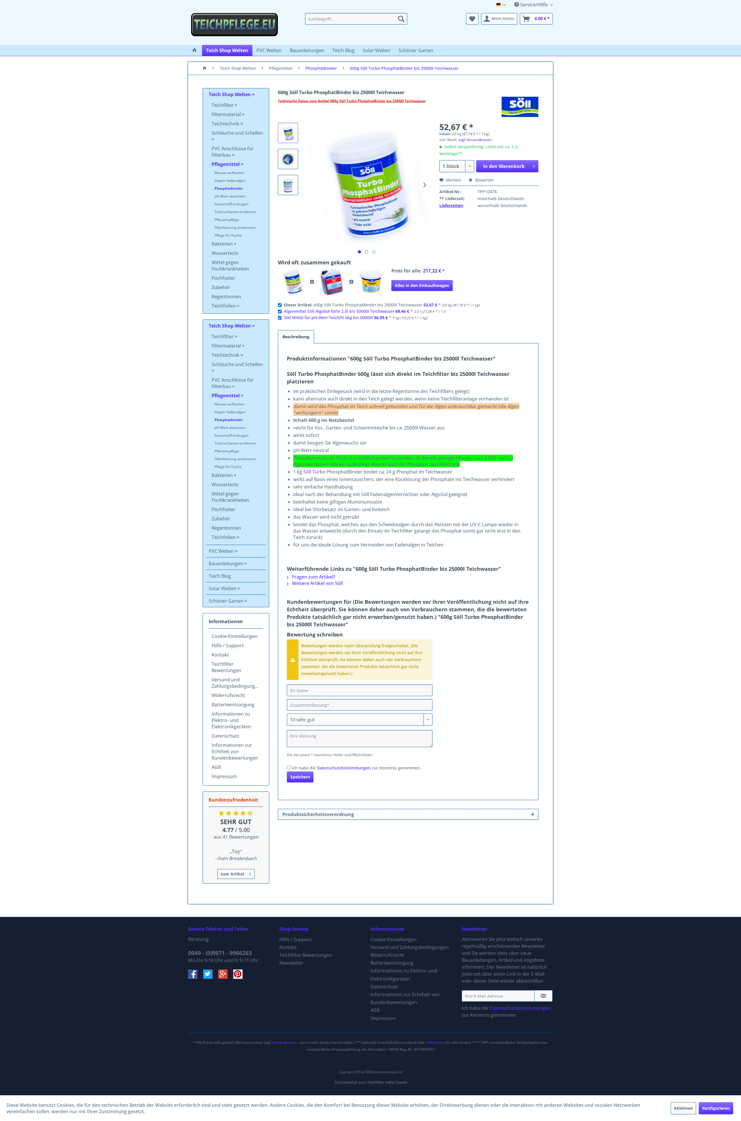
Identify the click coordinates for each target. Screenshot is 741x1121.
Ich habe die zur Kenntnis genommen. (356, 768)
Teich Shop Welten (230, 94)
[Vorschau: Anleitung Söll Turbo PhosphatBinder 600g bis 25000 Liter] (288, 185)
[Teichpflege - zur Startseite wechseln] (234, 27)
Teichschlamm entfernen (235, 211)
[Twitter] (210, 977)
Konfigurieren (716, 1108)
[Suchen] (401, 19)
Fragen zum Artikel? (313, 577)
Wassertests (225, 253)
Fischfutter (223, 278)
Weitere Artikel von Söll (317, 583)
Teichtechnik (226, 123)
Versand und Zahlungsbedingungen (236, 682)
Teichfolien (224, 306)
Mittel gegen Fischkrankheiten (230, 265)
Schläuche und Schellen (237, 133)
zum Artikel (232, 874)
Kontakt (220, 655)
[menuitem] (356, 19)
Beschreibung (296, 336)
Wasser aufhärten (229, 172)
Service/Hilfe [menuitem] (534, 4)
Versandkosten (284, 1042)
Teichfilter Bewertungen (226, 667)
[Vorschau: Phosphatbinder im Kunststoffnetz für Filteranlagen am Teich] (288, 159)
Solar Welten (223, 588)
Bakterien (223, 244)
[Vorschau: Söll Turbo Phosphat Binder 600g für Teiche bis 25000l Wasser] (288, 133)
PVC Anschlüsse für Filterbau (233, 151)
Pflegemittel (226, 164)
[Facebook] (195, 977)
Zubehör (221, 287)
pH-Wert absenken (230, 196)
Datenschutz (225, 736)
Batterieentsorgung (233, 704)
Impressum (224, 776)
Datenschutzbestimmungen (344, 768)
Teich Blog (220, 576)
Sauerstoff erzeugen (231, 204)
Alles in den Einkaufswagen (422, 285)
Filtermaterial (227, 114)
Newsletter (291, 963)
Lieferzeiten (451, 205)
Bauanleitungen (226, 563)
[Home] (194, 50)
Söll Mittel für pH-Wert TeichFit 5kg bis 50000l (328, 317)
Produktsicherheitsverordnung (318, 814)
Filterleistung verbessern (235, 227)
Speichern (300, 777)
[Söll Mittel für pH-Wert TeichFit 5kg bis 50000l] (371, 281)
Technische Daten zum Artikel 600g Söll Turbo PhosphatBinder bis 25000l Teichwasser (352, 100)
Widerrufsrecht (228, 695)
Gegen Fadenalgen (230, 180)
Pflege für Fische (228, 235)
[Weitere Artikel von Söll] (520, 107)
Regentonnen (226, 296)
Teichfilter (223, 105)
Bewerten (484, 180)
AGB (216, 767)
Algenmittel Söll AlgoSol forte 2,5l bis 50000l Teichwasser (339, 311)
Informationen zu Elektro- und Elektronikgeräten (231, 720)
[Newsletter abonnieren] (543, 996)
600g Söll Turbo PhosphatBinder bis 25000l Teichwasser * (382, 305)
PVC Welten (222, 551)
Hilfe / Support (228, 645)
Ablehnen (683, 1108)
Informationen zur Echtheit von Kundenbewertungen (235, 751)
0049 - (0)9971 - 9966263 (220, 953)
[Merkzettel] (472, 19)
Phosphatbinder (228, 188)
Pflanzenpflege (226, 219)
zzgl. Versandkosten (475, 139)
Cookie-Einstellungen (235, 636)
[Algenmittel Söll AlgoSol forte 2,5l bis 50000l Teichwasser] (331, 281)
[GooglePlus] (225, 977)
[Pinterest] (240, 977)
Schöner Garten (227, 601)
